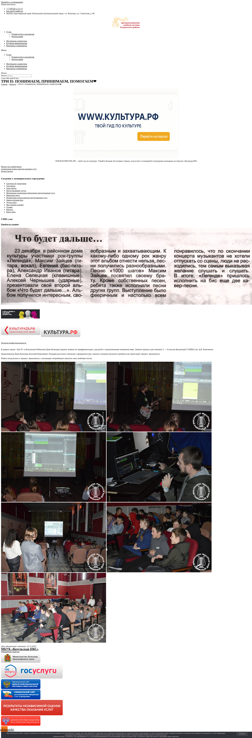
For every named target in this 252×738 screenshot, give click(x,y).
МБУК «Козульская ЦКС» (19, 649)
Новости (9, 210)
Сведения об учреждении (16, 184)
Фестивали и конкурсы (16, 41)
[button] (126, 50)
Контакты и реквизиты (16, 46)
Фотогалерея (17, 36)
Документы (10, 186)
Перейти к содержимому (12, 2)
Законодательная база (14, 200)
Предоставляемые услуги (16, 191)
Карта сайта (10, 212)
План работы (11, 188)
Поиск (4, 75)
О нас (8, 32)
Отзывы (9, 207)
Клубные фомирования (16, 43)
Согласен (242, 734)
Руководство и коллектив (23, 34)
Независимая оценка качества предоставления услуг (27, 198)
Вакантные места (13, 195)
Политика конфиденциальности (13, 343)
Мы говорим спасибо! (15, 205)
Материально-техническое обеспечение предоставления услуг (30, 193)
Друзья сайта (11, 203)
